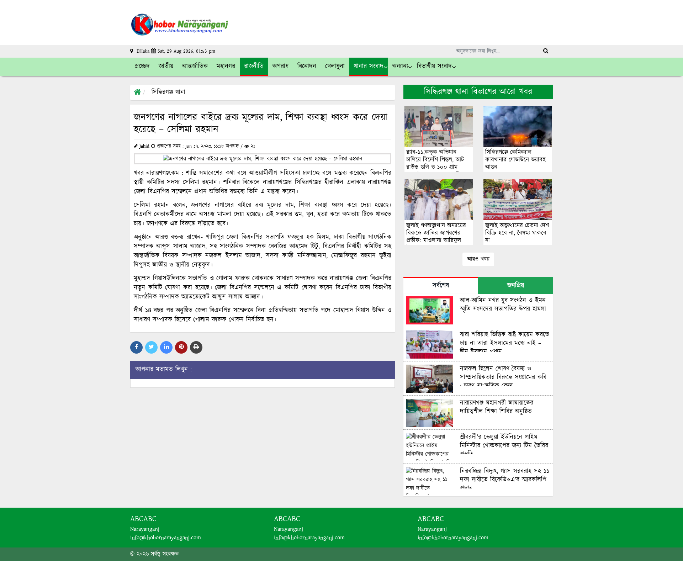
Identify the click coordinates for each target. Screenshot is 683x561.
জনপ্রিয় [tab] (515, 285)
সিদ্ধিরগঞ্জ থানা (168, 92)
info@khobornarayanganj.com (165, 538)
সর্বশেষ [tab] (441, 285)
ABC (150, 518)
